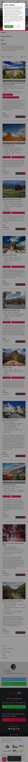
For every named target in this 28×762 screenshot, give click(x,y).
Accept (8, 26)
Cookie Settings (18, 26)
